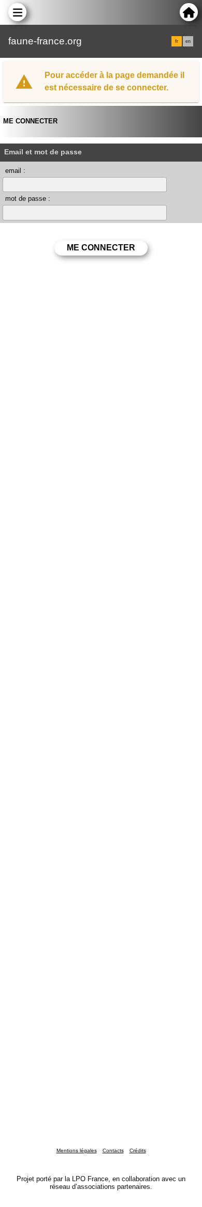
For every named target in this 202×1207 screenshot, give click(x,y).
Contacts (113, 1150)
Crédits (137, 1150)
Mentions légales (76, 1150)
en (188, 41)
